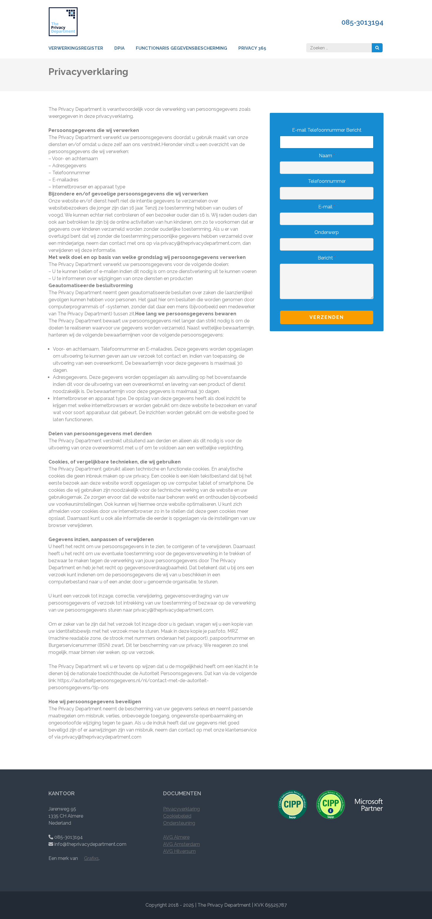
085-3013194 (362, 22)
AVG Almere (176, 837)
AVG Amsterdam (181, 844)
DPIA (119, 48)
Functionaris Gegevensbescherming (181, 48)
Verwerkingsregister (75, 48)
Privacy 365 (252, 48)
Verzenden (326, 317)
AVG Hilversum (179, 851)
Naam (327, 155)
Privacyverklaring (181, 809)
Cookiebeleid (177, 816)
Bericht (327, 258)
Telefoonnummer (327, 181)
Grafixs (91, 858)
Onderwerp (326, 232)
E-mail (326, 207)
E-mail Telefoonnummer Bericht (326, 130)
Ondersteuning (179, 823)
